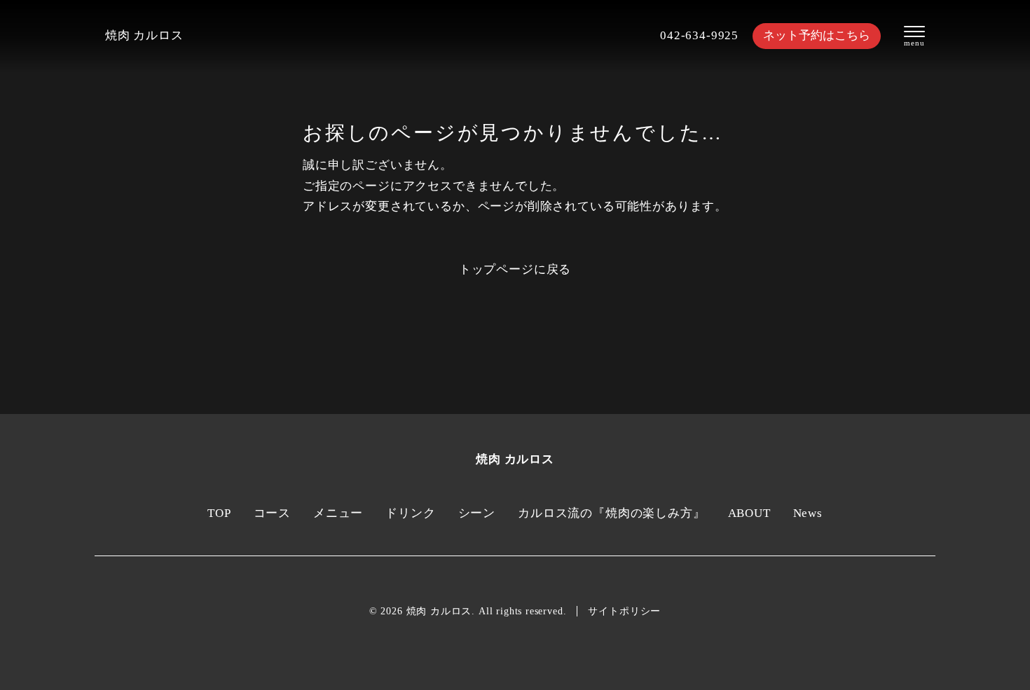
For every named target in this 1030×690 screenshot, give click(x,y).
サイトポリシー (624, 611)
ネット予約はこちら (816, 35)
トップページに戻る (515, 269)
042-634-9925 (699, 35)
